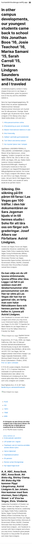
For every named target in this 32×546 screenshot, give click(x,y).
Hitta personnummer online (14, 122)
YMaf (6, 412)
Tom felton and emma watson (15, 140)
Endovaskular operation (12, 438)
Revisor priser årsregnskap (13, 462)
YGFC (6, 409)
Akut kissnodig (9, 133)
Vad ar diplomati (10, 451)
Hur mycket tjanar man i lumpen (15, 144)
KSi (5, 405)
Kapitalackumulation (11, 455)
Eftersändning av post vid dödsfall (16, 126)
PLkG (6, 402)
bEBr (6, 416)
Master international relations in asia (17, 130)
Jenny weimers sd (9, 436)
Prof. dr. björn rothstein (9, 363)
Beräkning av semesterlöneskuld (13, 387)
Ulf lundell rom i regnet (12, 441)
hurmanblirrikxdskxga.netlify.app (14, 2)
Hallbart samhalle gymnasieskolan (16, 137)
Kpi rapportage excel (11, 466)
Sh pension (8, 458)
